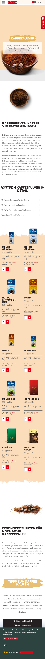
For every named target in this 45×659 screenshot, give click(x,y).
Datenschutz (15, 630)
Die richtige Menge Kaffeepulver (13, 215)
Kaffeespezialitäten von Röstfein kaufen (15, 200)
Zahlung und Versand (31, 630)
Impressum (6, 630)
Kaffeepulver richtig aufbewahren (13, 205)
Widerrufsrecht (7, 632)
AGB (22, 630)
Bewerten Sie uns (26, 652)
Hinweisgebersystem (20, 632)
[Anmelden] (39, 2)
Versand (14, 262)
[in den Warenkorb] (7, 269)
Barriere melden (7, 634)
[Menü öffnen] (4, 2)
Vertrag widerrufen (11, 638)
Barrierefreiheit (31, 632)
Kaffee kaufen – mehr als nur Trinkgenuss (16, 210)
